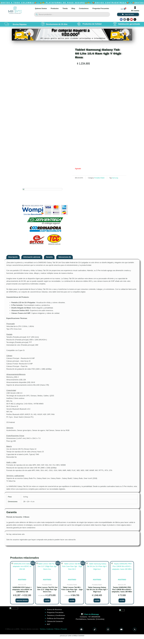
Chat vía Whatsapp (91, 614)
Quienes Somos (41, 8)
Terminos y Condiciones (46, 629)
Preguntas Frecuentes (100, 8)
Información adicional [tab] (31, 257)
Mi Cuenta (135, 11)
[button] (14, 34)
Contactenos (84, 8)
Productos (55, 8)
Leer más (47, 600)
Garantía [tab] (49, 257)
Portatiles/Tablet (99, 178)
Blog (73, 8)
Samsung (115, 178)
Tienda (65, 8)
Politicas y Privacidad (61, 629)
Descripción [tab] (13, 257)
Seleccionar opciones (22, 600)
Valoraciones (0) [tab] (64, 257)
